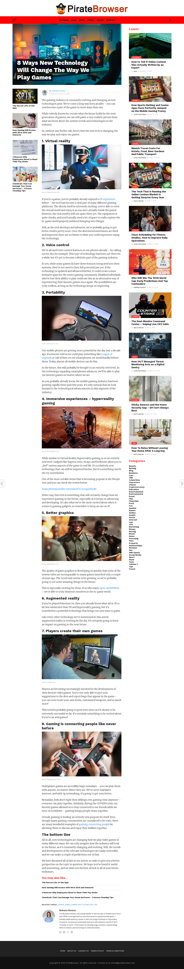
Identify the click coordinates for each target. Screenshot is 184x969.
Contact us (83, 951)
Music (132, 534)
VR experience (107, 199)
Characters (134, 482)
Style (131, 559)
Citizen (132, 485)
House (132, 517)
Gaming (74, 905)
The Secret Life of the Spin (24, 107)
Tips (95, 905)
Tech (131, 562)
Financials (134, 501)
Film (131, 499)
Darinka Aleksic (140, 287)
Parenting (133, 538)
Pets (131, 541)
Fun (131, 506)
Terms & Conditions (115, 951)
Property (133, 543)
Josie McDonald (140, 114)
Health (132, 515)
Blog (131, 471)
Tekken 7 (133, 564)
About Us (71, 951)
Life (131, 524)
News (82, 20)
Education (134, 489)
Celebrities (134, 480)
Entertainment (136, 492)
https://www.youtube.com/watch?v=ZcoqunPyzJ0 (69, 489)
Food (131, 503)
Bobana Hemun (59, 91)
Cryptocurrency (137, 487)
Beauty (132, 466)
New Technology (85, 905)
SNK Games (134, 552)
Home (62, 951)
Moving (132, 531)
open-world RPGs (109, 588)
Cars (73, 20)
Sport (132, 557)
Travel (132, 569)
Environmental (136, 494)
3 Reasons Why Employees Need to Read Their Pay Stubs (25, 159)
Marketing (134, 527)
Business (64, 20)
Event (132, 496)
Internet (133, 520)
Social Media (135, 555)
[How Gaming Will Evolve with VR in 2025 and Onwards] (25, 127)
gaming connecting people (94, 824)
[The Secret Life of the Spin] (25, 103)
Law (131, 522)
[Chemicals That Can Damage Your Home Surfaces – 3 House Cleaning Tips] (25, 181)
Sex (131, 550)
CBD (131, 478)
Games (91, 20)
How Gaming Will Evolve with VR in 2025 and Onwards (24, 132)
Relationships (135, 545)
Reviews (111, 20)
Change (61, 905)
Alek (135, 71)
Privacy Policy (97, 951)
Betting (132, 468)
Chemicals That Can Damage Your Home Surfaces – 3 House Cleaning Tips (22, 187)
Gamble (132, 508)
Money (132, 529)
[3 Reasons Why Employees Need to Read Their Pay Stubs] (25, 154)
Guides (100, 20)
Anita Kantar (139, 201)
